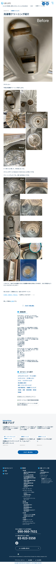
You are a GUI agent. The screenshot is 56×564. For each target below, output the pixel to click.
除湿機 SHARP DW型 (28, 516)
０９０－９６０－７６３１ (11, 295)
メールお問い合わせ (24, 548)
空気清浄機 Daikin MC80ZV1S (28, 508)
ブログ (31, 5)
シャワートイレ (21, 378)
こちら (12, 301)
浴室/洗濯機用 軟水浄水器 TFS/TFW (29, 478)
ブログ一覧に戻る (29, 305)
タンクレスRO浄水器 (28, 475)
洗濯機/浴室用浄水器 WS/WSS (28, 486)
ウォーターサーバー (27, 488)
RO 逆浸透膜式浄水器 (28, 476)
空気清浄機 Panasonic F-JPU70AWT (29, 510)
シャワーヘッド (26, 496)
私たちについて (9, 468)
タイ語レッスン (30, 378)
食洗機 (24, 501)
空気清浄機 (28, 390)
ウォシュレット (44, 475)
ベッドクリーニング (27, 380)
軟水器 (34, 390)
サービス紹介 (33, 376)
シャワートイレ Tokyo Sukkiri (29, 492)
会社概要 (30, 560)
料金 (6, 471)
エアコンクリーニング (23, 376)
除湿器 (19, 392)
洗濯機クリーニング (27, 519)
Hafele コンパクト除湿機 (29, 514)
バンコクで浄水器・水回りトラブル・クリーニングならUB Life (15, 5)
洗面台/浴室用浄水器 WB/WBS (28, 483)
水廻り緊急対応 (21, 387)
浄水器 (19, 390)
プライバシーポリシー (20, 560)
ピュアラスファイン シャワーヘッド (29, 498)
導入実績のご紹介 (22, 383)
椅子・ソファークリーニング (24, 385)
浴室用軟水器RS (27, 494)
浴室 (24, 390)
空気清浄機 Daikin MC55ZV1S (28, 505)
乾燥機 (24, 518)
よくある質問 (38, 560)
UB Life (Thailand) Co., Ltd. (27, 562)
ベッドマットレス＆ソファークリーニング (28, 523)
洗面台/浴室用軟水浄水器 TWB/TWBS (29, 481)
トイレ (19, 380)
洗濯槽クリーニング (31, 387)
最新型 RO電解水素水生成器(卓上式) (30, 473)
